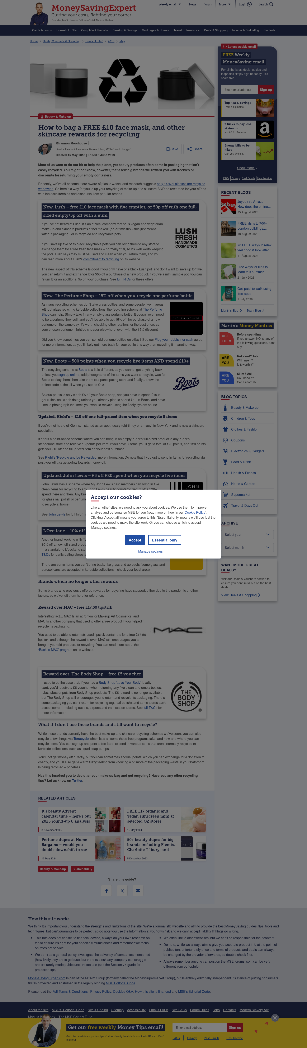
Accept (135, 540)
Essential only (164, 540)
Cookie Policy (195, 512)
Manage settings (150, 551)
